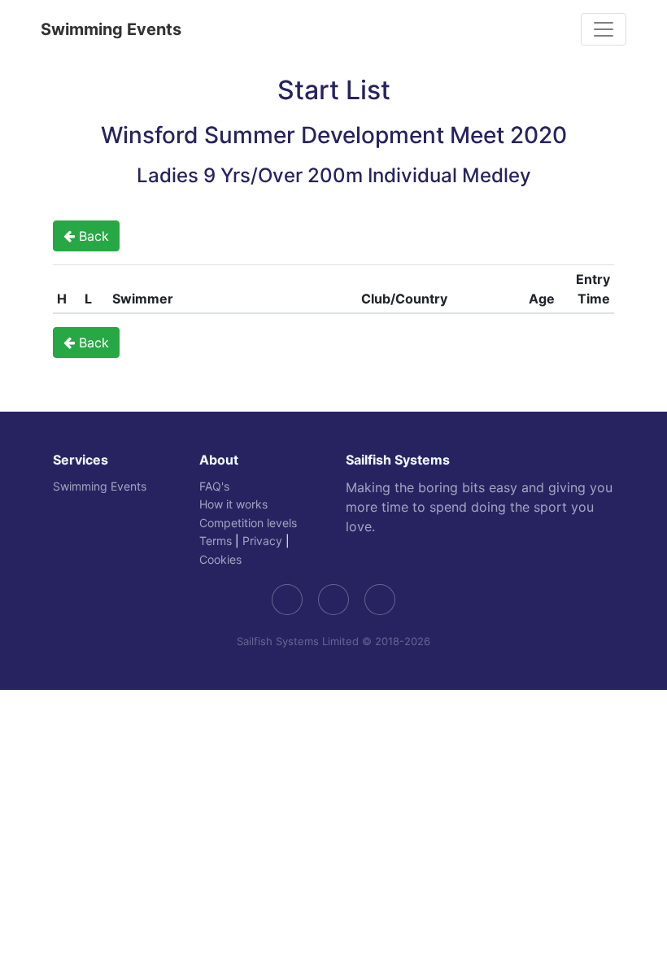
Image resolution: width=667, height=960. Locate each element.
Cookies (220, 559)
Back (92, 236)
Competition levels (248, 523)
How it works (233, 504)
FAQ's (214, 486)
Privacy (262, 541)
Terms (215, 541)
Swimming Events (111, 29)
